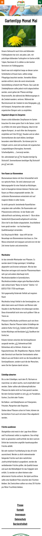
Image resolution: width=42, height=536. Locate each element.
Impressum (20, 514)
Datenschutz (20, 519)
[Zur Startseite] (21, 3)
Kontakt (20, 509)
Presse (20, 504)
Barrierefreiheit (20, 523)
